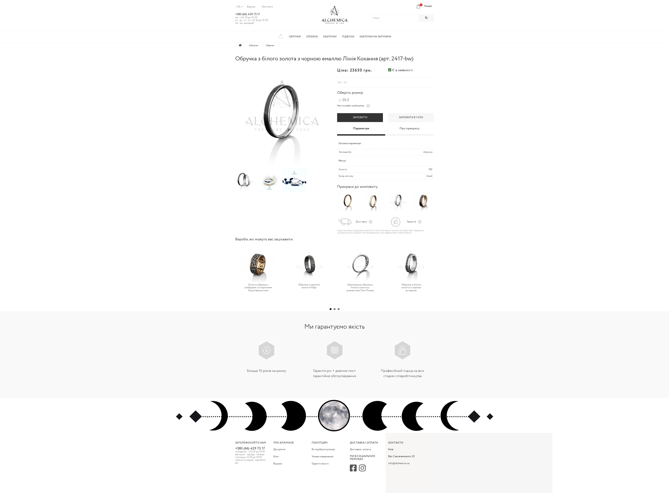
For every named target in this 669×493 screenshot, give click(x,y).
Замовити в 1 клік (411, 117)
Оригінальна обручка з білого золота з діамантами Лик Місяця (360, 287)
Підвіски (348, 36)
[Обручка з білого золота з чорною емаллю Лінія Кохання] (282, 114)
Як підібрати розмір (323, 449)
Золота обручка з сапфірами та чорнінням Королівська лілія (258, 287)
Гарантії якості (320, 464)
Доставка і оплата (360, 449)
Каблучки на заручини (375, 36)
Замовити (360, 117)
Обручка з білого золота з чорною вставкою (411, 287)
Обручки (295, 36)
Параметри (361, 128)
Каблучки (329, 36)
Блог (276, 457)
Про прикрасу (409, 128)
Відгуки (251, 7)
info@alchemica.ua (398, 463)
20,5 (345, 100)
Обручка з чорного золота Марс (309, 286)
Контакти (267, 7)
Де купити (279, 449)
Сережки (312, 36)
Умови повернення (322, 457)
